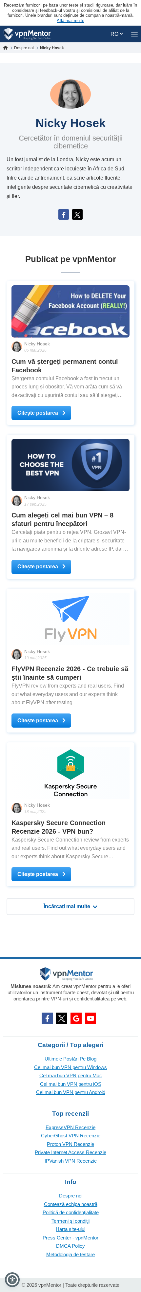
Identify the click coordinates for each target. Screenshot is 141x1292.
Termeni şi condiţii (70, 1221)
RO (115, 34)
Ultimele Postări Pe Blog (70, 1059)
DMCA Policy (70, 1246)
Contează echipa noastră (70, 1204)
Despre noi (70, 1195)
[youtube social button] (90, 1018)
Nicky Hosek (37, 343)
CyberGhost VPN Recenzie (70, 1135)
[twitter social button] (61, 1018)
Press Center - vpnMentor (70, 1237)
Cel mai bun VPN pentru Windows (70, 1067)
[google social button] (76, 1018)
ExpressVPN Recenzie (70, 1127)
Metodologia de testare (70, 1254)
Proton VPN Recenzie (70, 1144)
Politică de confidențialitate (71, 1212)
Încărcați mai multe (67, 906)
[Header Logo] (27, 34)
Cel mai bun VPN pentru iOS (70, 1084)
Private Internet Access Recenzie (70, 1152)
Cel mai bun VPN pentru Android (70, 1092)
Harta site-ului (70, 1229)
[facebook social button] (47, 1018)
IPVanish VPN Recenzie (71, 1161)
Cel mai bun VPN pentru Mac (70, 1075)
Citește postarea (38, 413)
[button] (12, 1279)
